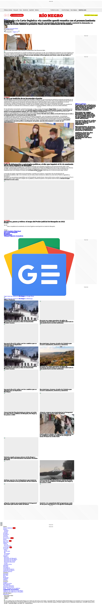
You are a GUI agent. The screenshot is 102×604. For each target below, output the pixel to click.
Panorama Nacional (9, 562)
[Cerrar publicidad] (1, 523)
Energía (5, 533)
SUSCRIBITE (91, 15)
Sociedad (5, 548)
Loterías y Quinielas (8, 586)
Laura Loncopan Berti (12, 28)
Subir (6, 598)
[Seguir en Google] (4, 51)
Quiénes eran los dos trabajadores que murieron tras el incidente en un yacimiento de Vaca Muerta (84, 136)
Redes (5, 539)
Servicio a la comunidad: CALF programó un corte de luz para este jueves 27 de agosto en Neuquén (56, 503)
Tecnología (7, 553)
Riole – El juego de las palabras (11, 588)
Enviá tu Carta (8, 564)
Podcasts (5, 566)
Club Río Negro (65, 10)
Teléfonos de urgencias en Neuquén (13, 592)
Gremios (6, 530)
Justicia (6, 531)
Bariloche (25, 10)
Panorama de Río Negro (10, 559)
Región (6, 19)
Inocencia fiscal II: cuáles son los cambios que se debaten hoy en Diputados (85, 122)
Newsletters (8, 538)
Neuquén (15, 10)
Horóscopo (7, 551)
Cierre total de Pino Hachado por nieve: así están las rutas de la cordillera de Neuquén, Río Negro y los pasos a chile (20, 414)
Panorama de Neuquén (10, 558)
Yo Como (6, 554)
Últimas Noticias (9, 528)
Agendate (7, 541)
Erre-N (6, 544)
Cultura (5, 543)
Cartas (6, 563)
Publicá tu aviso (7, 583)
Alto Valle (5, 575)
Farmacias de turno (8, 587)
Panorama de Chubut (10, 560)
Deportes (5, 542)
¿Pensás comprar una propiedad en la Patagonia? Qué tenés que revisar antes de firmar (56, 413)
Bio (5, 552)
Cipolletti (31, 10)
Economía (6, 534)
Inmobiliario (6, 568)
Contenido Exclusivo (8, 569)
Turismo (5, 535)
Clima (5, 550)
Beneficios (6, 594)
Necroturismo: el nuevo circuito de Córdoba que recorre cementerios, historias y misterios (85, 128)
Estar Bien (7, 547)
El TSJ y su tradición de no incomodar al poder (23, 98)
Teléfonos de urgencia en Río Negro (13, 590)
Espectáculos (7, 546)
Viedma (37, 10)
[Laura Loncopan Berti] (5, 25)
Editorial (6, 557)
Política (5, 529)
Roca (20, 10)
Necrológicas (74, 10)
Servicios (5, 536)
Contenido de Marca (8, 570)
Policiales (5, 565)
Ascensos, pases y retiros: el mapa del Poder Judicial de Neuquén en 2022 (34, 222)
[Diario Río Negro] (51, 15)
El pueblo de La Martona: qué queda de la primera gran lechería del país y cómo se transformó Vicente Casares (85, 107)
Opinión (5, 556)
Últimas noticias (8, 10)
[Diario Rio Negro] (4, 599)
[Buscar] (8, 15)
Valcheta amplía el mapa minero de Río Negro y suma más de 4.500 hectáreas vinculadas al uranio (21, 457)
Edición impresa (7, 571)
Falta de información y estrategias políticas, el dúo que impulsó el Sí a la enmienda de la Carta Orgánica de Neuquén (38, 165)
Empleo (5, 582)
